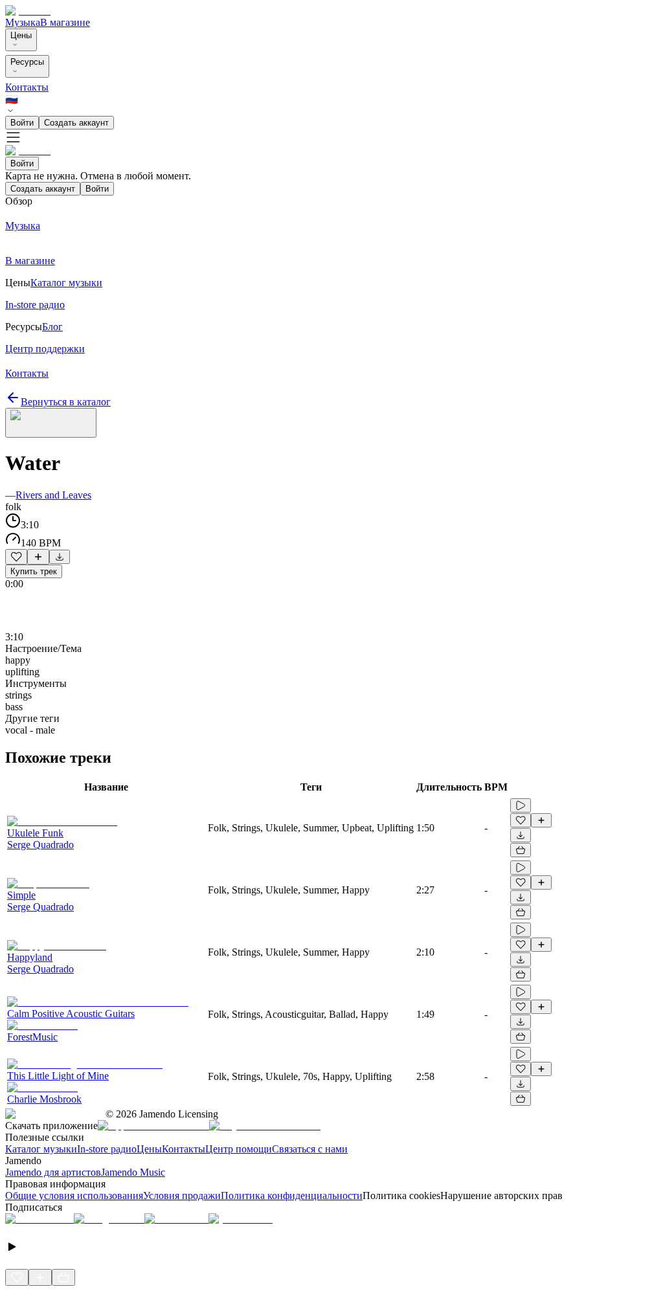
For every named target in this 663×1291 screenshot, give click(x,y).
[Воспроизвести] (520, 805)
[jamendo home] (28, 10)
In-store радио (107, 1148)
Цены (21, 35)
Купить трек (33, 571)
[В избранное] (16, 557)
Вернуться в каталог (66, 401)
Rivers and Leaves (53, 494)
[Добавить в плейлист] (38, 557)
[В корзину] (520, 850)
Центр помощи (238, 1148)
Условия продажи (182, 1195)
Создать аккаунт (76, 123)
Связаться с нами (310, 1148)
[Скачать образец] (59, 557)
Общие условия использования (74, 1195)
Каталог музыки (41, 1148)
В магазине (65, 22)
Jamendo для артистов (53, 1172)
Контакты (27, 87)
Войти (22, 123)
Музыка (22, 22)
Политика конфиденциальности (292, 1195)
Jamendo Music (133, 1172)
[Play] (50, 423)
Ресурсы (27, 62)
